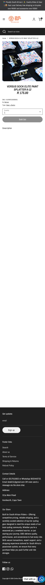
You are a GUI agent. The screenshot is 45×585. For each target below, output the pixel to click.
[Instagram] (7, 568)
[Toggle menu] (3, 19)
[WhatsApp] (12, 568)
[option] (22, 61)
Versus (6, 102)
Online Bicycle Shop (20, 578)
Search (5, 447)
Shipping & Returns (10, 461)
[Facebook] (3, 568)
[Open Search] (4, 31)
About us (6, 452)
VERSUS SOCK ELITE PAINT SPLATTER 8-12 (23, 38)
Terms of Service (9, 456)
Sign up (11, 430)
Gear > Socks (10, 105)
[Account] (34, 18)
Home (4, 38)
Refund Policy (8, 465)
